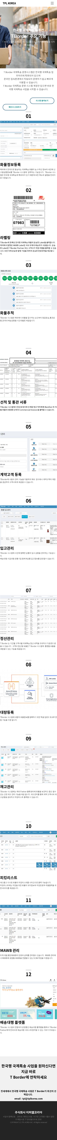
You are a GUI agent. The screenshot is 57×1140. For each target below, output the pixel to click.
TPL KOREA (9, 3)
